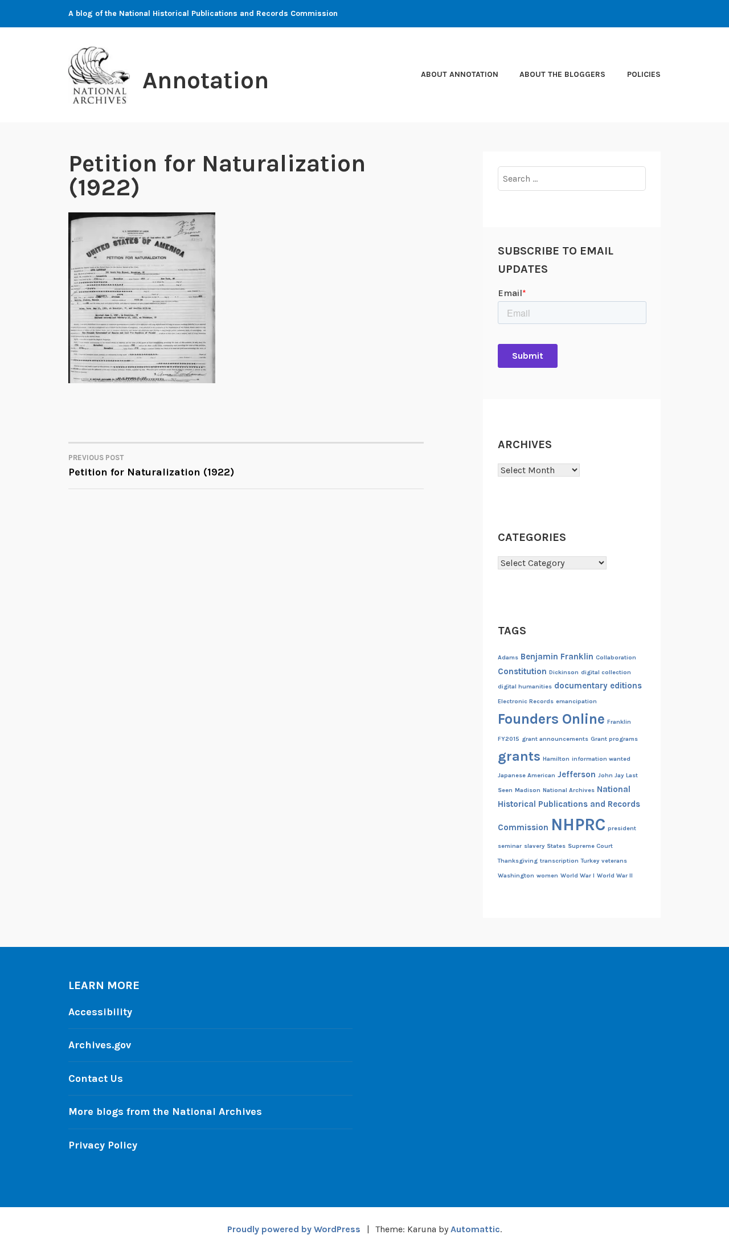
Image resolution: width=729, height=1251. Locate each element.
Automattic (475, 1229)
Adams (508, 657)
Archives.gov (99, 1045)
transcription (559, 860)
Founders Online (551, 719)
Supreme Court (590, 846)
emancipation (576, 701)
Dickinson (564, 672)
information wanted (601, 758)
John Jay (611, 775)
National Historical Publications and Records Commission (569, 808)
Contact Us (95, 1078)
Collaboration (616, 657)
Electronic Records (526, 701)
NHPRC (578, 824)
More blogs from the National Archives (165, 1111)
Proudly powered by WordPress (294, 1229)
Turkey (590, 860)
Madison (527, 790)
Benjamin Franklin (557, 656)
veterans (614, 860)
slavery (534, 846)
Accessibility (100, 1012)
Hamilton (556, 758)
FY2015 (508, 739)
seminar (510, 846)
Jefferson (577, 774)
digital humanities (525, 686)
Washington (516, 875)
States (556, 846)
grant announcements (555, 739)
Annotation (205, 80)
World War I (577, 875)
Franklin (619, 721)
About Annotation (459, 74)
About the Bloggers (562, 74)
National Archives (569, 790)
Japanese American (526, 775)
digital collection (606, 672)
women (547, 875)
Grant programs (614, 739)
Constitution (522, 671)
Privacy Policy (102, 1145)
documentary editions (598, 685)
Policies (644, 74)
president (622, 828)
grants (519, 756)
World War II (615, 875)
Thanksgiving (518, 860)
